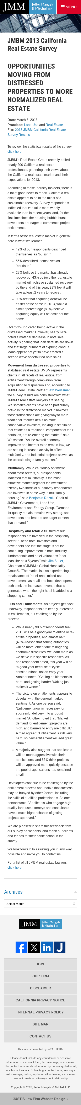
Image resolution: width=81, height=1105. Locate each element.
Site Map (40, 1024)
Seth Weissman (59, 390)
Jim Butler (55, 561)
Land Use (31, 125)
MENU (71, 7)
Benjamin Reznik (41, 498)
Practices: (15, 125)
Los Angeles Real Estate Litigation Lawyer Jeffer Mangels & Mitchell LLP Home (28, 7)
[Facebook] (21, 947)
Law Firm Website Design (39, 1099)
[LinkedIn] (47, 947)
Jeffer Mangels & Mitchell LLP (52, 1087)
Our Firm (40, 976)
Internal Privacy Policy (40, 1012)
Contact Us (40, 1036)
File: (10, 130)
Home (40, 964)
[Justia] (59, 947)
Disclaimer (40, 988)
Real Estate (54, 125)
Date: (11, 120)
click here (14, 151)
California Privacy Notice (40, 1000)
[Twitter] (34, 947)
